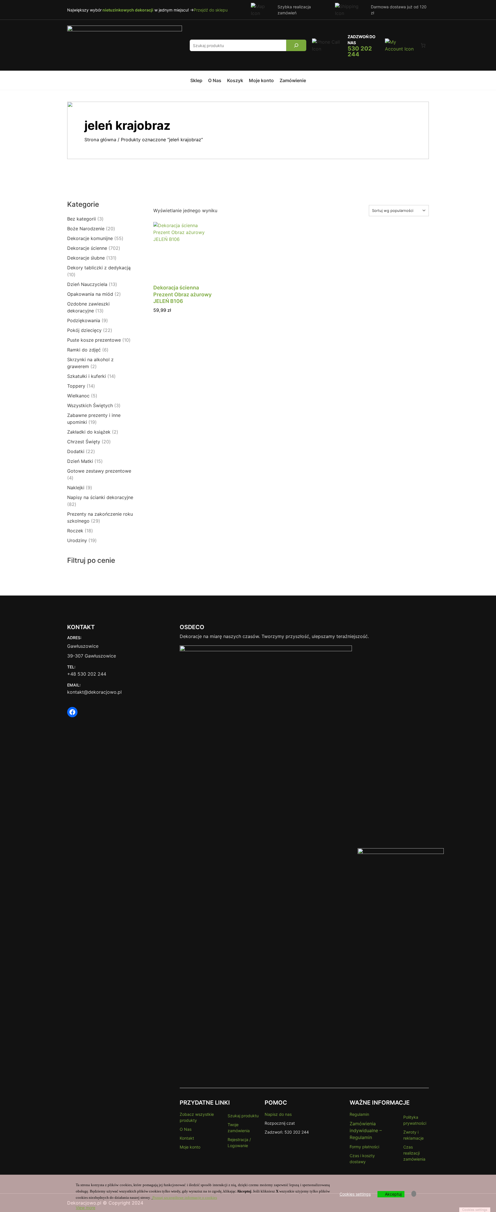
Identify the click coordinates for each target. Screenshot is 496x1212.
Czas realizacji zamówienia (414, 1153)
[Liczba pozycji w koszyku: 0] (423, 45)
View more (85, 1207)
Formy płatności (364, 1146)
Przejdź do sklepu (211, 9)
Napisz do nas (278, 1114)
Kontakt (187, 1138)
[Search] (296, 45)
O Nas (185, 1129)
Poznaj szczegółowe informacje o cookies (184, 1197)
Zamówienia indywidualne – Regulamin (366, 1130)
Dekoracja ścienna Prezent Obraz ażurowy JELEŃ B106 (182, 294)
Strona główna (100, 139)
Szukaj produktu (243, 1115)
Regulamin (359, 1114)
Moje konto (190, 1147)
